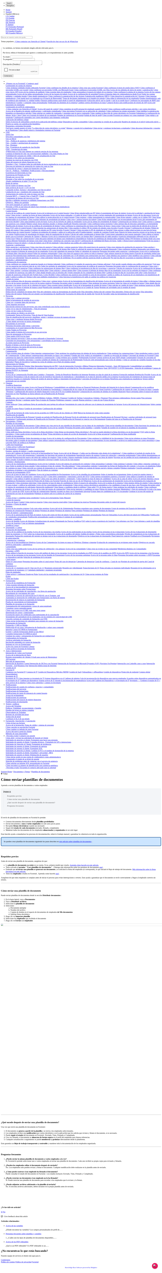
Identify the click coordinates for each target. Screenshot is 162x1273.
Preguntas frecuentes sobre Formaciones (21, 589)
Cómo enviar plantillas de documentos (119, 426)
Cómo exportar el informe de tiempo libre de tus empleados (99, 270)
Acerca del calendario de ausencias (62, 251)
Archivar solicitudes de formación (18, 640)
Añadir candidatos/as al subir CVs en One (21, 181)
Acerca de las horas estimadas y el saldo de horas (68, 215)
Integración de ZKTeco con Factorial (44, 664)
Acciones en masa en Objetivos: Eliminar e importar (77, 542)
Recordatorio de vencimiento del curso (20, 593)
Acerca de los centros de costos (17, 387)
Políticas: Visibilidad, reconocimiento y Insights (23, 708)
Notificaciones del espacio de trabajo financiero (23, 700)
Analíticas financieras (14, 385)
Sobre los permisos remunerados (45, 253)
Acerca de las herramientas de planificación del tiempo (83, 281)
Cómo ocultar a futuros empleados (69, 457)
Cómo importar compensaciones (42, 353)
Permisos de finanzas (106, 511)
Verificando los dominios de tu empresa (62, 103)
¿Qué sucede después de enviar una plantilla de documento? (31, 803)
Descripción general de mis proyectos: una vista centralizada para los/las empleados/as (38, 307)
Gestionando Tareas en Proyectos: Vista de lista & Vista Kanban (30, 315)
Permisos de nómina (90, 511)
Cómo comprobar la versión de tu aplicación (104, 122)
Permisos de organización (15, 511)
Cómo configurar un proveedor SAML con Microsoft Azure (51, 90)
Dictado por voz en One (15, 177)
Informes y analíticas (13, 519)
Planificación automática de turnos (55, 287)
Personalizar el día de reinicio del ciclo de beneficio (33, 377)
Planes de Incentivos (22, 362)
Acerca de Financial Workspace (41, 387)
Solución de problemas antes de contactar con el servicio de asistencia (32, 761)
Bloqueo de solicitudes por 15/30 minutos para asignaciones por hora (79, 256)
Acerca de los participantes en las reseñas (76, 532)
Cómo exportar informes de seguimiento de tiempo (47, 219)
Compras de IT (31, 672)
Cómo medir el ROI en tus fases (18, 336)
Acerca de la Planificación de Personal (20, 417)
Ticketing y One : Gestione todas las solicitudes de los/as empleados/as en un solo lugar (38, 164)
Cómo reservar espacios (34, 502)
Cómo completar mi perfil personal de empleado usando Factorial (83, 109)
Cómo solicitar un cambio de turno (120, 285)
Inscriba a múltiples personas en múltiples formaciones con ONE (30, 200)
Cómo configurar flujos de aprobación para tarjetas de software (41, 404)
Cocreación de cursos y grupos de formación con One (26, 168)
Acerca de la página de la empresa (110, 483)
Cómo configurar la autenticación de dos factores (66, 96)
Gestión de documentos (14, 436)
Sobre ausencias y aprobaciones (17, 247)
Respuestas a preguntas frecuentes (18, 126)
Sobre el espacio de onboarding (85, 483)
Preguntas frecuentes (15, 806)
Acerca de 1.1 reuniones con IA (17, 568)
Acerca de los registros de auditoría (31, 92)
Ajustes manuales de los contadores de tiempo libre (86, 273)
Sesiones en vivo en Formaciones (18, 644)
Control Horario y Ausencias (16, 209)
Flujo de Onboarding (110, 515)
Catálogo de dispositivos (29, 681)
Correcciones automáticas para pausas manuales (123, 234)
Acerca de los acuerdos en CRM (41, 413)
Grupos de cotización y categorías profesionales (118, 455)
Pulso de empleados (13, 572)
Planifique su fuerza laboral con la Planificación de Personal (42, 394)
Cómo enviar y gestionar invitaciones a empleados (111, 128)
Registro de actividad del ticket (17, 715)
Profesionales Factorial (87, 358)
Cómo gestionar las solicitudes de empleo (128, 487)
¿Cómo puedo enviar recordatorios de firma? (31, 434)
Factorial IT (10, 670)
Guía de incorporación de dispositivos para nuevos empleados (103, 678)
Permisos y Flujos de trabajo (16, 504)
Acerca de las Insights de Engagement (50, 555)
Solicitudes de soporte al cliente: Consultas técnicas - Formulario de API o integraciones (38, 742)
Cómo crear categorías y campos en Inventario (43, 683)
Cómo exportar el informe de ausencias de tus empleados (27, 251)
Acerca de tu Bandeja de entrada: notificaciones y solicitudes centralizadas (33, 111)
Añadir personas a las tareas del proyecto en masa (24, 347)
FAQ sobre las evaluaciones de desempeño (40, 534)
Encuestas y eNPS (12, 551)
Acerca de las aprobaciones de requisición (107, 481)
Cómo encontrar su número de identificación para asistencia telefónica (32, 766)
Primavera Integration (97, 366)
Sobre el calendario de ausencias (87, 251)
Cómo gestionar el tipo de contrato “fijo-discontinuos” (55, 466)
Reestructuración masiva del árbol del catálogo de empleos (34, 457)
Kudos (8, 576)
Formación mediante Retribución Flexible (134, 375)
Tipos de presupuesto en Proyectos (19, 334)
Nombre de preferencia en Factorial (70, 115)
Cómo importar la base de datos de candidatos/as (55, 483)
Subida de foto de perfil (93, 115)
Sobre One (10, 134)
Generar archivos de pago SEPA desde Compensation (116, 358)
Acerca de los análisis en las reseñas (19, 532)
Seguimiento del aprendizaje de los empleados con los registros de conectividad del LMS (39, 617)
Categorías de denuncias (85, 562)
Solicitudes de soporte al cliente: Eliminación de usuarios (27, 755)
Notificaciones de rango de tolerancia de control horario (26, 693)
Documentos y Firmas (14, 421)
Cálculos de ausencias (124, 268)
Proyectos (9, 296)
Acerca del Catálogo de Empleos (18, 453)
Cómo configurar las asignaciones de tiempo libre (46, 268)
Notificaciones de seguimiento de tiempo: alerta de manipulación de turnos (42, 234)
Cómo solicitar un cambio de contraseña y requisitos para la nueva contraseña (61, 113)
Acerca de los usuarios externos (17, 508)
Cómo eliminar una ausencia (116, 256)
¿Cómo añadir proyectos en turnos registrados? (23, 321)
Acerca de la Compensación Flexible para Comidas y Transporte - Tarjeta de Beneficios (38, 375)
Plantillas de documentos (15, 423)
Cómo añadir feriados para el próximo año (51, 273)
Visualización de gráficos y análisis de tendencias (32, 389)
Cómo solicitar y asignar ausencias (65, 247)
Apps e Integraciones (13, 651)
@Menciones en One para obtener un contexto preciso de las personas (32, 151)
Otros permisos (77, 511)
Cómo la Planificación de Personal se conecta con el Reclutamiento (80, 419)
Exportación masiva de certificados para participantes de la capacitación (32, 615)
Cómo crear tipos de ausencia (41, 247)
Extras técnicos (109, 400)
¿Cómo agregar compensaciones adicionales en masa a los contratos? (45, 355)
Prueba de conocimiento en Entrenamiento (21, 602)
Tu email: (6, 57)
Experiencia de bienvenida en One (18, 173)
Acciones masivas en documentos (91, 440)
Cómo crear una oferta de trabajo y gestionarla (57, 479)
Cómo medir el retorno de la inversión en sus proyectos (26, 332)
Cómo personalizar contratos (86, 466)
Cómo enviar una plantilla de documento (23, 799)
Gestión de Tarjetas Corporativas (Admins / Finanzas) (88, 398)
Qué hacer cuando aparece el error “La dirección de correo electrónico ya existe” (36, 128)
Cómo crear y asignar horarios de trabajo (81, 219)
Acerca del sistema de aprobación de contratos (73, 464)
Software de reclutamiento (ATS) (18, 472)
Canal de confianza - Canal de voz (108, 562)
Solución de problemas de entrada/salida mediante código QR (110, 239)
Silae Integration (37, 366)
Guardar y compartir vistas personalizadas (31, 103)
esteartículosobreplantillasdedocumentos (75, 842)
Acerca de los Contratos (46, 464)
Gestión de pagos (12, 409)
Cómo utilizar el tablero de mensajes (26, 479)
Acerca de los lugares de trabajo (55, 94)
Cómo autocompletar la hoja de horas (33, 222)
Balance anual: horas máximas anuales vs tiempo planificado (49, 224)
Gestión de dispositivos (112, 672)
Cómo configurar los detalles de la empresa (62, 88)
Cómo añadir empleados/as (37, 96)
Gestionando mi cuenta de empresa (19, 86)
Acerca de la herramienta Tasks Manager (55, 498)
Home (8, 10)
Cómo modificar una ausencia (138, 256)
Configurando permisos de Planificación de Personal (35, 419)
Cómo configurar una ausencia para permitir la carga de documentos (80, 275)
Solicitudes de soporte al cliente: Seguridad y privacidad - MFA (29, 753)
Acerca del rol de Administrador (62, 508)
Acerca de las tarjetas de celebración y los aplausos (46, 549)
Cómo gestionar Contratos (122, 464)
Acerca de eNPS (122, 553)
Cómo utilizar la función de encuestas (20, 553)
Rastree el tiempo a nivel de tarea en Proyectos (23, 345)
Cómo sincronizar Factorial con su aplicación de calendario (84, 111)
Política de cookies (8, 1262)
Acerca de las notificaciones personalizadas (85, 515)
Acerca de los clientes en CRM (65, 413)
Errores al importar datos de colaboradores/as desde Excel (119, 94)
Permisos (9, 506)
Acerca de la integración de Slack (18, 655)
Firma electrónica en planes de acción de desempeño (67, 434)
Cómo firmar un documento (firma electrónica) (71, 432)
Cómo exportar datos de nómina (18, 353)
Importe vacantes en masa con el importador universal (70, 491)
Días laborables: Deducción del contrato (96, 292)
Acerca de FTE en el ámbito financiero (64, 392)
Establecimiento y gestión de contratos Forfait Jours (99, 232)
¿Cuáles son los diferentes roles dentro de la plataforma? (100, 453)
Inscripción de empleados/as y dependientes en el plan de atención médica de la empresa (85, 377)
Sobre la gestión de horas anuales (22, 466)
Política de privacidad (23, 1262)
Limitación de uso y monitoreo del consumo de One (25, 192)
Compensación (11, 351)
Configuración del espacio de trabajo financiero (32, 392)
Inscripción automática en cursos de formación (23, 642)
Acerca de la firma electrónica (42, 432)
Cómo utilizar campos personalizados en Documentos (58, 440)
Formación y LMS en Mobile (17, 625)
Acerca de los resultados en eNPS (80, 553)
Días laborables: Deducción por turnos (126, 292)
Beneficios (10, 372)
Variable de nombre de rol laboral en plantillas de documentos (124, 428)
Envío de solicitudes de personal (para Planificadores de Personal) (96, 417)
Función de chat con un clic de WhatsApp (62, 41)
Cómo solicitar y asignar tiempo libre (62, 270)
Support (9, 12)
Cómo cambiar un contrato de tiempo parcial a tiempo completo (96, 468)
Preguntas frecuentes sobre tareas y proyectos (22, 326)
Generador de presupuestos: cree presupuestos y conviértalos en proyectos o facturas (37, 341)
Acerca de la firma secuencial (98, 434)
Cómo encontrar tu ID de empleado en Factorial (94, 230)
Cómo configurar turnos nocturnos (100, 224)
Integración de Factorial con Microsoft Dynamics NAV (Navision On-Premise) (87, 664)
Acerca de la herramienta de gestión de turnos (121, 281)
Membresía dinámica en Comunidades (132, 549)
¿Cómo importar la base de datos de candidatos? (93, 479)
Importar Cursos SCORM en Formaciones (21, 630)
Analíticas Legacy (12, 525)
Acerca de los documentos (15, 438)
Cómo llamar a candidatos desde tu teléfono (69, 487)
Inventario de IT (12, 676)
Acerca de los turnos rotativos (41, 283)
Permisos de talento (47, 511)
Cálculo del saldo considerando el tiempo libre (87, 234)
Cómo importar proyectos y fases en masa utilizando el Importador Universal (34, 338)
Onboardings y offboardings (92, 672)
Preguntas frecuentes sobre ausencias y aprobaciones (119, 251)
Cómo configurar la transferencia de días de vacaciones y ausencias (90, 268)
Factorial (35, 1262)
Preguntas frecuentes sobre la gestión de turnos (69, 283)
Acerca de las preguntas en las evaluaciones (108, 532)
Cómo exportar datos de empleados (58, 92)
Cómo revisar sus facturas (15, 723)
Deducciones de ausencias (15, 290)
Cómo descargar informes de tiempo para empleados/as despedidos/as (60, 239)
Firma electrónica (12, 430)
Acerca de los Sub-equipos (70, 460)
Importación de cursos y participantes (19, 613)
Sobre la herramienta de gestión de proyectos (22, 300)
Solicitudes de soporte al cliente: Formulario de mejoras (26, 746)
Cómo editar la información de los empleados (122, 98)
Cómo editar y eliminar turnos (149, 281)
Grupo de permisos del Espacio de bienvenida (128, 508)
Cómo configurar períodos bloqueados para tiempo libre (138, 249)
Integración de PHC (50, 366)
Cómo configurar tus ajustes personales (120, 111)
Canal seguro (11, 559)
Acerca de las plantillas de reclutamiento (85, 474)
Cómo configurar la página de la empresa (128, 92)
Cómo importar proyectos (15, 304)
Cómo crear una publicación (16, 549)
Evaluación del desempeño (16, 530)
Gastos (8, 396)
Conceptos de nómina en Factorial (141, 355)
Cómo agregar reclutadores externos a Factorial (107, 477)
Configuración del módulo (52, 409)
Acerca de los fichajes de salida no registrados (65, 222)
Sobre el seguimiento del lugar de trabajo (111, 213)
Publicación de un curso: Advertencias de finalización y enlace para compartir (35, 627)
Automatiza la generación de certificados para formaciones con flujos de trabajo (35, 598)
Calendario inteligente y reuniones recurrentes (45, 570)
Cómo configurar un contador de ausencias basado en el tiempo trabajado (33, 264)
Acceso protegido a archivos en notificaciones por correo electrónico (129, 440)
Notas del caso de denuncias (65, 562)
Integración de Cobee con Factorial (19, 653)
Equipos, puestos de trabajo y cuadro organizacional (25, 451)
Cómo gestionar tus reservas (78, 502)
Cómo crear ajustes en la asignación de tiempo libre (51, 249)
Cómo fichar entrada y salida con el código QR (133, 217)
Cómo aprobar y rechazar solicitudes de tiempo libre (28, 270)
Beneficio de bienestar (80, 375)
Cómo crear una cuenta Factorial (91, 88)
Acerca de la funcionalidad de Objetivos (21, 542)
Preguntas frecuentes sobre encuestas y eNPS (135, 555)
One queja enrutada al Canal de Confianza (21, 205)
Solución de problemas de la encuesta (37, 557)
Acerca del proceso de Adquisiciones (136, 404)
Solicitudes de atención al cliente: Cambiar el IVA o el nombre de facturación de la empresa (40, 751)
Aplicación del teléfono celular (17, 120)
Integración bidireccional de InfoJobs (42, 666)
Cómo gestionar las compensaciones (120, 353)
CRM (8, 411)
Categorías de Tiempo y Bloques (35, 236)
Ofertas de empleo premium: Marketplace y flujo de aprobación (123, 489)
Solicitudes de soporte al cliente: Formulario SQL (24, 749)
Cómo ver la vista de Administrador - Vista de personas (26, 309)
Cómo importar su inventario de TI (31, 678)
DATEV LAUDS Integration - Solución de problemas (131, 368)
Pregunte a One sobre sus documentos (20, 158)
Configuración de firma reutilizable (123, 434)
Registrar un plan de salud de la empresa (104, 375)
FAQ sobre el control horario (21, 228)
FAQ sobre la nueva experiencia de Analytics (98, 521)
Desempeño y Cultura (14, 528)
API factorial (10, 659)
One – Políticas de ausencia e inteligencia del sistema (25, 141)
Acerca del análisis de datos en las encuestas (50, 553)
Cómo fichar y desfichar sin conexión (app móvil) (61, 241)
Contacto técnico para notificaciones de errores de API (126, 103)
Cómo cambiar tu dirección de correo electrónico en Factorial (113, 113)
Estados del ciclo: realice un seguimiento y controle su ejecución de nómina (100, 355)
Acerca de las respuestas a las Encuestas (144, 553)
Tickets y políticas (12, 704)
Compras (9, 402)
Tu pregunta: (7, 59)
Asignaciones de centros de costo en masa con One (25, 194)
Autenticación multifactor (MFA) (97, 96)
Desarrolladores (11, 674)
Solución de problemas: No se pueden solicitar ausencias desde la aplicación (81, 258)
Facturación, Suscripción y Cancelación (20, 721)
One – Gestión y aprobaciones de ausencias (22, 143)
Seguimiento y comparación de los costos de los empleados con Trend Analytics (81, 389)
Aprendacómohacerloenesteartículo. (84, 865)
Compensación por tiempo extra (129, 222)
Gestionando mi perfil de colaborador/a (20, 107)
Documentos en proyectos (15, 324)
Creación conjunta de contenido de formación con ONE (26, 619)
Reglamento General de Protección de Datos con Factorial (38, 481)
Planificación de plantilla (15, 415)
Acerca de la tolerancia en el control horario (53, 213)
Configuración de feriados (141, 228)
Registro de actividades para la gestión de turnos (118, 287)
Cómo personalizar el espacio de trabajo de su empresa (92, 92)
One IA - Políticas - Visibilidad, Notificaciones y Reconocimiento (30, 171)
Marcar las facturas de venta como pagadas (94, 413)
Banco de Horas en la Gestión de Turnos (84, 287)
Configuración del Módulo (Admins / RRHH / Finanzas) (46, 398)
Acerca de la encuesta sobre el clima (104, 555)
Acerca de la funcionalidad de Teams (44, 453)
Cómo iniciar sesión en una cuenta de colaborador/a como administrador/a (33, 757)
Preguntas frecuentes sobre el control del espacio (107, 502)
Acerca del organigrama (26, 455)
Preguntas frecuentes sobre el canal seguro (38, 562)
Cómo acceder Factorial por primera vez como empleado (123, 115)
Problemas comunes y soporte (67, 400)
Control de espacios (13, 500)
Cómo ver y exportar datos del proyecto (20, 302)
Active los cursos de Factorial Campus (20, 647)
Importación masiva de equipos (88, 455)
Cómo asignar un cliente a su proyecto (20, 313)
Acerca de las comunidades (75, 549)
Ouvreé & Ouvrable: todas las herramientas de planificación (117, 294)
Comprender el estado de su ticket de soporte (22, 759)
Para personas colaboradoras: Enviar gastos (125, 398)
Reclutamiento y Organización (17, 449)
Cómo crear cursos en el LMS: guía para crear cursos (25, 610)
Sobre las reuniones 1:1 (14, 534)
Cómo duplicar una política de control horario (76, 243)
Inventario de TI (12, 678)
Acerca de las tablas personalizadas (30, 94)
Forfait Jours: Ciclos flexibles (44, 275)
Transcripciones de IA (91, 568)
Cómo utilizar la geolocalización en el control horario (55, 217)
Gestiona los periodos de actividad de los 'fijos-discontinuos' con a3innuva (75, 368)
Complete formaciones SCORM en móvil (21, 634)
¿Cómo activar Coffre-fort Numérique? (20, 447)
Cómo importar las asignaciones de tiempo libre (50, 228)
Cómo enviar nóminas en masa (135, 438)
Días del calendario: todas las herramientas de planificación (59, 292)
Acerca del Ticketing (13, 706)
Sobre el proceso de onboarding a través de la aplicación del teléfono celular (34, 122)
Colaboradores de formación (16, 638)
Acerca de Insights (13, 521)
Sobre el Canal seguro (14, 562)
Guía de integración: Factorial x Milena (73, 366)
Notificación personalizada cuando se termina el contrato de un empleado (55, 517)
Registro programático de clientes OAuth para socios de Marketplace (31, 657)
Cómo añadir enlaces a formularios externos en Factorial (39, 130)
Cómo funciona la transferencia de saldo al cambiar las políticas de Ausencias (87, 277)
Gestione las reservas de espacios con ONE (22, 160)
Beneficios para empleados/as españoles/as (126, 379)
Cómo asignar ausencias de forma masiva (119, 253)
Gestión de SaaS (75, 672)
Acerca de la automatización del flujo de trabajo (23, 515)
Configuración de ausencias (16, 262)
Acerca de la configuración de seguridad (83, 94)
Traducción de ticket (13, 717)
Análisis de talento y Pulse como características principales (102, 534)
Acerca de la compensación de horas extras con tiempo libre (70, 236)
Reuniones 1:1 (11, 566)
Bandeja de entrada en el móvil (133, 122)
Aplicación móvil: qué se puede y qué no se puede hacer (108, 101)
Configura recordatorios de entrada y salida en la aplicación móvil (55, 232)
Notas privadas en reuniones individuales (115, 568)
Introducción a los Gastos (15, 398)
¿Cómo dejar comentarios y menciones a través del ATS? (68, 477)
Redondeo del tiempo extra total (30, 241)
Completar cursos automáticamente (19, 608)
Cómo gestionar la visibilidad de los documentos (105, 438)
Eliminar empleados (127, 468)
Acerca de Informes (27, 521)
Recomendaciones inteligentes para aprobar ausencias (33, 256)
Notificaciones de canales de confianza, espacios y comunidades (30, 687)
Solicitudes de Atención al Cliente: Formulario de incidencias (28, 744)
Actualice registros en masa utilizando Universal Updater (38, 460)
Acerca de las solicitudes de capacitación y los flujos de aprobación (31, 591)
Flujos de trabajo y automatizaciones (19, 513)
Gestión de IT (11, 668)
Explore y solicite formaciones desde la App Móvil (25, 632)
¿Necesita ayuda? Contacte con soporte (20, 736)
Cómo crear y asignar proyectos (17, 298)
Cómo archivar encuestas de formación (20, 649)
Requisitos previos (14, 796)
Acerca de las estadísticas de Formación (20, 583)
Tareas (8, 496)
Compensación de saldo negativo (105, 236)
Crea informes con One (124, 521)
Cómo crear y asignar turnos (51, 281)
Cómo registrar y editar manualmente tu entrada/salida (95, 217)
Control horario (11, 211)
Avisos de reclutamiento (15, 695)
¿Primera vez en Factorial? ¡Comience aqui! (22, 84)
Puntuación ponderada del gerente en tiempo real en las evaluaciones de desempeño (46, 536)
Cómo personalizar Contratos (101, 464)
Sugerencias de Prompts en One (18, 175)
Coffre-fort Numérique (14, 445)
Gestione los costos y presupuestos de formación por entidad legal (30, 636)
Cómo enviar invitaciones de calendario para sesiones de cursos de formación (34, 621)
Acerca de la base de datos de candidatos (21, 474)
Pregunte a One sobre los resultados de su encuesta (25, 179)
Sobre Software (11, 404)
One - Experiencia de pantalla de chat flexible (23, 147)
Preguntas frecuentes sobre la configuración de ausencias (127, 266)
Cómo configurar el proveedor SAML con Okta (92, 90)
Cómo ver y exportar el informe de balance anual (24, 287)
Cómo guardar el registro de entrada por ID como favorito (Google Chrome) (47, 230)
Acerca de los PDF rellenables (35, 428)
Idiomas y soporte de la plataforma (79, 128)
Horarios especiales (79, 224)
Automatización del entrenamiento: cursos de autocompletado (29, 606)
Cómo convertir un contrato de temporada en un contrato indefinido (47, 468)
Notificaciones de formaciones (17, 691)
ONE (8, 132)
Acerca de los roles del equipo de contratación (48, 489)
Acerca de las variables (56, 428)
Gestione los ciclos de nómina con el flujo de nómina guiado (52, 362)
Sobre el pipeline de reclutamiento (113, 474)
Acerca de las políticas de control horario (21, 213)
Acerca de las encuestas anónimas (77, 555)
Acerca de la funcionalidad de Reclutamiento (53, 474)
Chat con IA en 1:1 (37, 568)
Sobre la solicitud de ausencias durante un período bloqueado (94, 249)
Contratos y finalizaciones (15, 462)
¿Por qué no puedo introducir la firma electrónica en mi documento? (114, 432)
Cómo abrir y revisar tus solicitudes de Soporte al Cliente (27, 738)
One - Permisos (11, 145)
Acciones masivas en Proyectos (17, 343)
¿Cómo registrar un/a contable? (66, 358)
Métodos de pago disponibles (17, 734)
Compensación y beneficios (16, 349)
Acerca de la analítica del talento (68, 534)
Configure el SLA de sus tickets (17, 719)
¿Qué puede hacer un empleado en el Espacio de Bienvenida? (39, 98)
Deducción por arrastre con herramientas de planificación (44, 294)
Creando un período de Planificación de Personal (53, 417)
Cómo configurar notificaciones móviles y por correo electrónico (132, 109)
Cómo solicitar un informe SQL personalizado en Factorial (27, 763)
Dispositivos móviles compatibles (75, 122)
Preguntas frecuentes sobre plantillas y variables (83, 428)
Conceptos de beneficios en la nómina (95, 379)
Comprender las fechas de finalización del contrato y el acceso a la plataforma (127, 466)
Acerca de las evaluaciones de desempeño (140, 532)
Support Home (6, 772)
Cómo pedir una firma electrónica (18, 432)
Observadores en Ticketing (16, 712)
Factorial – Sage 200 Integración (117, 366)
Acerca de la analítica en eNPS (104, 553)
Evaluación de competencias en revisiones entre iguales (117, 542)
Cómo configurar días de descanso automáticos (23, 281)
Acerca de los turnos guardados (17, 283)
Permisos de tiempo (32, 511)
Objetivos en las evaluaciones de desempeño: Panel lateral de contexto (103, 536)
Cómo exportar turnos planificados (59, 285)
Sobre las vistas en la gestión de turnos (129, 283)
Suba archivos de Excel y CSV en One (20, 188)
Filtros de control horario (25, 239)
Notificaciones (11, 685)
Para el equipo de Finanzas (46, 400)
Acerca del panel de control (48, 109)
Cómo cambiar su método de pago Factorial (22, 729)
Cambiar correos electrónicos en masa (92, 103)
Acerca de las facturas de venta (17, 413)
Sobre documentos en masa (36, 438)
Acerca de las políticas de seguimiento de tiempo (42, 226)
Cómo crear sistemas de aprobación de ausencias (124, 247)
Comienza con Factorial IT (16, 672)
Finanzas (9, 383)
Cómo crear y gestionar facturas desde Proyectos (24, 319)
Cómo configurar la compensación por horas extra (79, 226)
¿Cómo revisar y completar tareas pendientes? (23, 498)
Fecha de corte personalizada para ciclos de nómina (102, 360)
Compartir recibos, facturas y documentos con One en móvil (28, 190)
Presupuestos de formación (16, 623)
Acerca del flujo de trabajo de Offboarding (134, 515)
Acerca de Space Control (15, 502)
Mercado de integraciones (15, 661)
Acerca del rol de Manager (69, 453)
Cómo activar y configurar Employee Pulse (22, 574)
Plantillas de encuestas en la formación (20, 604)
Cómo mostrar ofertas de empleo (135, 483)
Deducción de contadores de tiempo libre (21, 292)
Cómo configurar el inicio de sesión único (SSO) (121, 88)
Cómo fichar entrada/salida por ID (82, 213)
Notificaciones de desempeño (17, 702)
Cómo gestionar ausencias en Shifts (147, 285)
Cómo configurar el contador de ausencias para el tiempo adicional (86, 264)
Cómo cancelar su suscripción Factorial (20, 727)
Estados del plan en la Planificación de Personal (123, 419)
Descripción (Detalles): (11, 64)
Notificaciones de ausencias (16, 698)
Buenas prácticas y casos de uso (91, 400)
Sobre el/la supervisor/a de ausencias (92, 247)
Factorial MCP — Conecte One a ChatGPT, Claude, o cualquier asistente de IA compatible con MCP (43, 196)
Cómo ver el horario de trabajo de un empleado (39, 115)
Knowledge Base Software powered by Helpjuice (81, 1267)
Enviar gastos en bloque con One (18, 185)
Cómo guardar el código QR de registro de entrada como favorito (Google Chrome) (99, 228)
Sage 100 (107, 368)
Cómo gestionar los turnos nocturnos (101, 283)
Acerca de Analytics (13, 523)
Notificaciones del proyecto (16, 689)
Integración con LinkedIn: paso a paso (131, 664)
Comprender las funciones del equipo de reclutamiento (55, 455)
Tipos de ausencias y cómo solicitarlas (39, 258)
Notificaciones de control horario (18, 232)
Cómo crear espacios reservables (55, 502)
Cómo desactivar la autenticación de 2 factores (127, 96)
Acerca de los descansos (142, 215)
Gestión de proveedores (33, 409)
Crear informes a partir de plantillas (147, 521)
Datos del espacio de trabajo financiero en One (23, 162)
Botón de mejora (12, 183)
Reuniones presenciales (53, 568)
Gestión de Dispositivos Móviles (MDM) (53, 672)
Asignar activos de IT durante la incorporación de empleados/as (62, 681)
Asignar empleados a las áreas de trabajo (98, 457)
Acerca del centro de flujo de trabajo (55, 515)
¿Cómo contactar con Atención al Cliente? (30, 41)
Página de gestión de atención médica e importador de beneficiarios (56, 379)
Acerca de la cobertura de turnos (34, 285)
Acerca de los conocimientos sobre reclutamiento (54, 485)
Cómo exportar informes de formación (20, 585)
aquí (101, 867)
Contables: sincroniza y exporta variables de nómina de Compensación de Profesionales (50, 360)
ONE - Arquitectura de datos (16, 149)
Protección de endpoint (130, 672)
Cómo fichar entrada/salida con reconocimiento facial (117, 219)
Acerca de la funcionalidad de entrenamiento (22, 587)
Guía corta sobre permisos (39, 508)
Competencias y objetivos (15, 540)
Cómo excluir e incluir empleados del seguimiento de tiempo (109, 215)
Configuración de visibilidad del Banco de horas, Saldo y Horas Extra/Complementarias (113, 241)
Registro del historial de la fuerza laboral (115, 387)
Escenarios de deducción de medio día (80, 294)
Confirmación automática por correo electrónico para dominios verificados (41, 117)
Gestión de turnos (12, 279)
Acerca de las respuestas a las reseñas (47, 532)
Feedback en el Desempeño (140, 536)
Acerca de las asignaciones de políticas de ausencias (85, 266)
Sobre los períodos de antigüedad (53, 266)
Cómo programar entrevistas (25, 483)
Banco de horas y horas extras (109, 226)
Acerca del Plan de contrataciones (37, 491)
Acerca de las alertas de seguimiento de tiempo (99, 222)
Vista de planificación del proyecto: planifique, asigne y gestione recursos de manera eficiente (40, 317)
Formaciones (10, 581)
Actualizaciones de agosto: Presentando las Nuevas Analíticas (58, 521)
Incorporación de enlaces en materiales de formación (25, 600)
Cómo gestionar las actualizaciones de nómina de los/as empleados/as (80, 353)
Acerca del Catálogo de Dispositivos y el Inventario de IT (107, 681)
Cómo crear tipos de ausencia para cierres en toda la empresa (80, 253)
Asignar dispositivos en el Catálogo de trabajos (62, 678)
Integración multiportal (44, 487)
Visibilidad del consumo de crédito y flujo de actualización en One (30, 156)
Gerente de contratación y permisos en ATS (30, 477)
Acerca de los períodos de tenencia (134, 270)
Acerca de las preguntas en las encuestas (21, 555)
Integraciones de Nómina (15, 364)
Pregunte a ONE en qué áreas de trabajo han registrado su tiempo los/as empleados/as (37, 207)
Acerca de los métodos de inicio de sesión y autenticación (131, 90)
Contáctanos (5, 1260)
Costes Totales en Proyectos (16, 330)
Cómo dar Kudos (12, 579)
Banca (21, 409)
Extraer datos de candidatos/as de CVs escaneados (109, 491)
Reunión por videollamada (72, 568)
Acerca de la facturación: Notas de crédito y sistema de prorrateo (30, 725)
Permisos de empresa (63, 511)
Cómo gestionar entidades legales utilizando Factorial (25, 88)
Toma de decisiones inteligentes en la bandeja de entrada (84, 98)
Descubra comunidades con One (18, 137)
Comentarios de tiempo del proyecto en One (22, 198)
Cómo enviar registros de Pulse (96, 574)
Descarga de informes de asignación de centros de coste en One (29, 166)
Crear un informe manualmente (32, 523)
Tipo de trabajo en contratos (47, 470)
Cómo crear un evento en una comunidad (101, 549)
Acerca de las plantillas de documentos (20, 426)
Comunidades (11, 547)
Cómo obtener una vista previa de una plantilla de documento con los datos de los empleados (69, 426)
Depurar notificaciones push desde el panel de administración (64, 101)
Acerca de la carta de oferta (122, 479)
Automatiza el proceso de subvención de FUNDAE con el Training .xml (33, 596)
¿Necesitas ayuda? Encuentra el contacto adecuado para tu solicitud (31, 768)
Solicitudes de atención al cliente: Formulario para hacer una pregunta (32, 740)
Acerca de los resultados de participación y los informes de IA (61, 574)
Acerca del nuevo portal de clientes (19, 732)
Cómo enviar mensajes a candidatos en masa (82, 489)
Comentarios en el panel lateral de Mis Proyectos (24, 328)
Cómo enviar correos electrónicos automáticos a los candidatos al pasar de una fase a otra (106, 485)
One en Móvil (11, 139)
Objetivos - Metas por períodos (17, 202)
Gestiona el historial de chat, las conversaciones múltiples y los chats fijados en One (37, 154)
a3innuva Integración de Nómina (18, 366)
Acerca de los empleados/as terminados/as (21, 464)
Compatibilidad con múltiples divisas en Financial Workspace (77, 387)
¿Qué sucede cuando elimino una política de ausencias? (131, 264)
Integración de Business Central (18, 664)
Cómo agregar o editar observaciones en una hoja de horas (134, 230)
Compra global (144, 672)
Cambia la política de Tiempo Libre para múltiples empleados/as (34, 277)
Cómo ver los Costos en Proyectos (18, 311)
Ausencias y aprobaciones (15, 245)
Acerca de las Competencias (46, 542)
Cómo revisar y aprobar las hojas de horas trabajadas (30, 215)
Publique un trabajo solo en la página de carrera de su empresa (58, 494)
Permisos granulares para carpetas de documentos (92, 508)
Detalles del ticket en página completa (20, 710)
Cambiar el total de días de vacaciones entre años (124, 273)
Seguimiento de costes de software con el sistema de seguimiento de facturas (93, 404)
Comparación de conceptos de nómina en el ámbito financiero (103, 392)
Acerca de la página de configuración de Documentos (67, 438)
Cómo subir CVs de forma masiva (99, 487)
